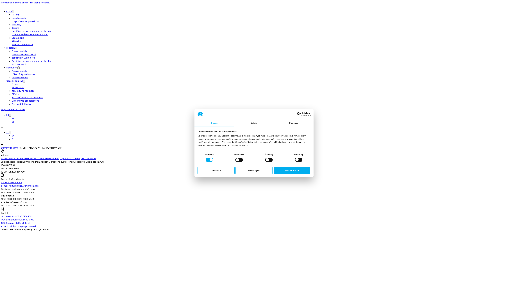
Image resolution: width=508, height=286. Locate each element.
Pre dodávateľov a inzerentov (27, 97)
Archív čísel (18, 87)
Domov (5, 147)
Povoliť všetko (292, 170)
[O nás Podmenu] (13, 11)
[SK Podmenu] (10, 115)
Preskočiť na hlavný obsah (14, 2)
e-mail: (19, 185)
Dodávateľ (11, 67)
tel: (11, 182)
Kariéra (15, 28)
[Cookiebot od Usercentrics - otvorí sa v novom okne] (299, 114)
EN (13, 121)
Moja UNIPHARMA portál (24, 54)
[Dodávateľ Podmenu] (18, 67)
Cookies (55, 229)
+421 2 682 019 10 (17, 219)
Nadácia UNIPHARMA (22, 44)
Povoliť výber (254, 170)
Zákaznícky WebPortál (23, 57)
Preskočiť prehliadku (39, 2)
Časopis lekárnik (14, 80)
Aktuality (16, 41)
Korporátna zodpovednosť (25, 21)
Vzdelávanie (18, 37)
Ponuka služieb (19, 51)
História (15, 14)
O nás (9, 11)
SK (7, 115)
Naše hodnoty (19, 18)
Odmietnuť (216, 170)
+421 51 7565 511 (15, 223)
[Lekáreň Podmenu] (16, 48)
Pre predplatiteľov (21, 104)
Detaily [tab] (254, 123)
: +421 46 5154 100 (16, 216)
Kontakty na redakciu (23, 90)
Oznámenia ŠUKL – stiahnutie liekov (30, 34)
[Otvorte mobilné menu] (2, 127)
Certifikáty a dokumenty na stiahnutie (31, 31)
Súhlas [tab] (214, 123)
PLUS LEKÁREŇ (19, 64)
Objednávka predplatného (25, 100)
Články (15, 94)
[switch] (239, 160)
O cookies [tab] (293, 123)
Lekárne (14, 147)
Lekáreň (10, 47)
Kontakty (16, 24)
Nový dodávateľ (20, 77)
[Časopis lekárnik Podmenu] (24, 81)
